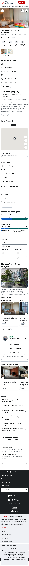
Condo (8, 6)
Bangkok (14, 6)
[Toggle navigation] (26, 2)
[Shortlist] (22, 10)
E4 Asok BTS (5, 458)
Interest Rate (4, 249)
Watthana (21, 6)
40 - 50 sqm (20, 451)
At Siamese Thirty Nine (7, 449)
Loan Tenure (18, 249)
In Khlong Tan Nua (18, 449)
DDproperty (4, 531)
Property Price (5, 236)
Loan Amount (4, 243)
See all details (6, 86)
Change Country (5, 482)
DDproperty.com (4, 516)
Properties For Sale (6, 534)
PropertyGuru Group (6, 475)
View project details (6, 297)
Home (3, 6)
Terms (18, 356)
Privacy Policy (7, 557)
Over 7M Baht (13, 451)
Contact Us (4, 479)
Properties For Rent (6, 538)
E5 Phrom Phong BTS (7, 456)
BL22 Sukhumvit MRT (18, 456)
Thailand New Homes (6, 541)
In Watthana (5, 451)
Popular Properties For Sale (8, 545)
